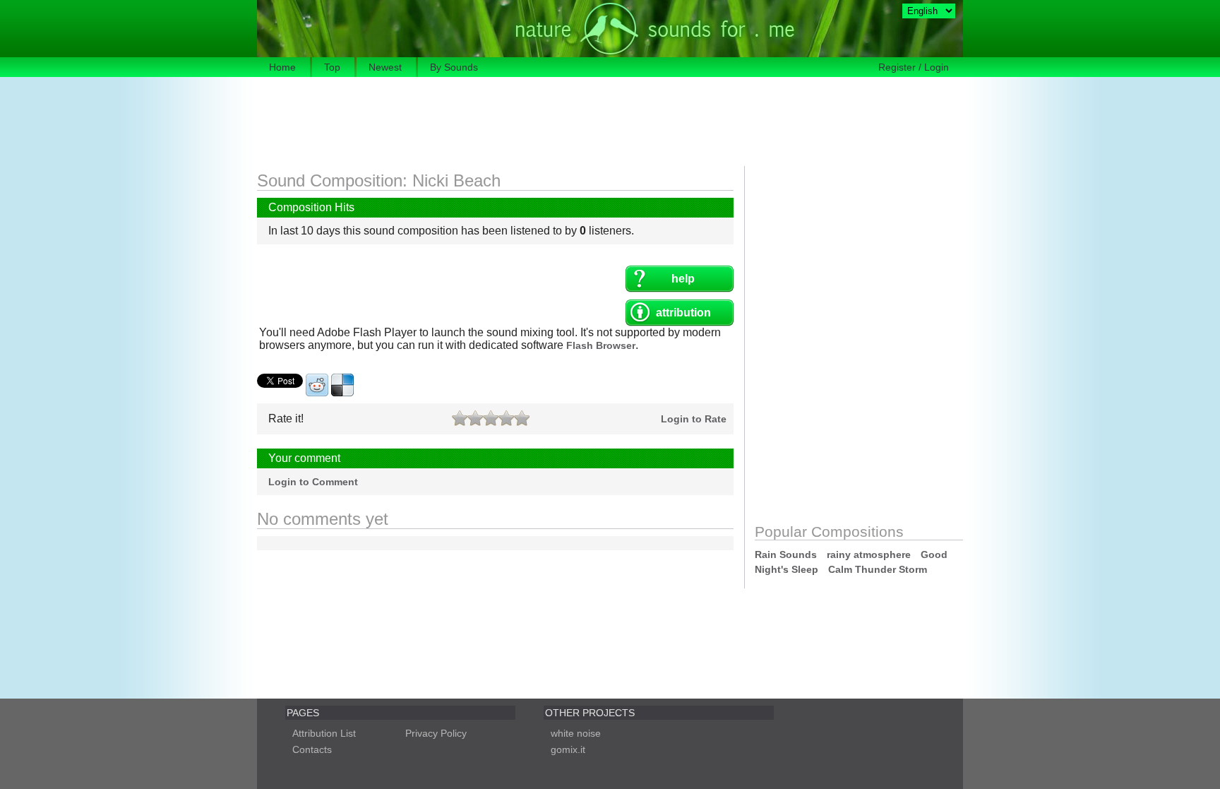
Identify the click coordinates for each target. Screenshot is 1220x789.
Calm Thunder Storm (877, 569)
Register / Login (913, 67)
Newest (385, 67)
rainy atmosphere (869, 554)
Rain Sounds (786, 554)
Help (683, 279)
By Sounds (454, 67)
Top (332, 67)
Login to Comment (313, 481)
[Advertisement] (514, 123)
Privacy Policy (436, 733)
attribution (683, 313)
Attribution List (324, 733)
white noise (576, 733)
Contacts (312, 749)
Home (282, 67)
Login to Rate (693, 419)
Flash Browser (600, 345)
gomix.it (568, 749)
